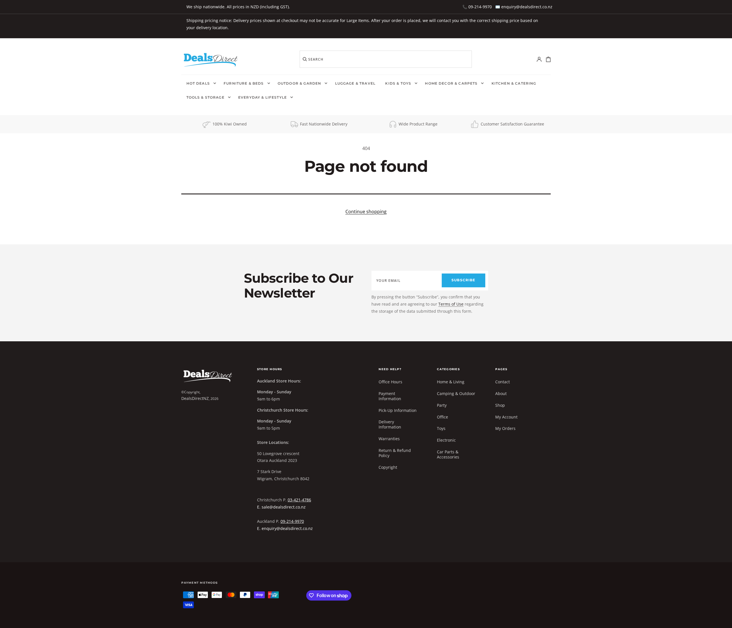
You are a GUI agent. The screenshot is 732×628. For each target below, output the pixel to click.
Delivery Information (390, 424)
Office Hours (390, 381)
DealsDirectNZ (195, 398)
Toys (441, 428)
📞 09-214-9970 (477, 6)
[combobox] (386, 59)
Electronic (446, 440)
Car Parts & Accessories (448, 454)
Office (442, 417)
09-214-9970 (292, 521)
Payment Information (390, 396)
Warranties (389, 438)
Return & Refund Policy (395, 453)
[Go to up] (723, 619)
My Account (506, 417)
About (501, 393)
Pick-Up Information (398, 410)
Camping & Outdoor (456, 393)
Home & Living (450, 381)
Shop (500, 405)
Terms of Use (451, 304)
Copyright (388, 467)
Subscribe (463, 280)
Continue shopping (366, 211)
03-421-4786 (299, 500)
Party (442, 405)
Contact (502, 381)
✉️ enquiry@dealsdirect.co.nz (523, 6)
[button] (539, 59)
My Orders (505, 428)
